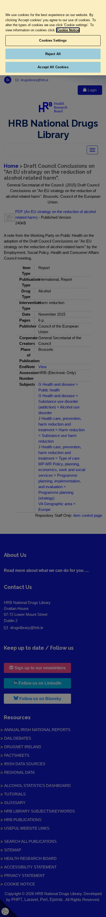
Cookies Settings (53, 40)
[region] (53, 37)
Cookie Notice (68, 30)
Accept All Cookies (53, 67)
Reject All (53, 54)
